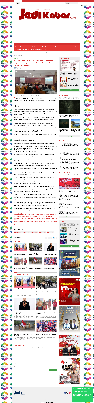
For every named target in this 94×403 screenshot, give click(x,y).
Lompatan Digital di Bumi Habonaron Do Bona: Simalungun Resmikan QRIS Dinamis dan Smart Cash (35, 214)
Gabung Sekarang (77, 399)
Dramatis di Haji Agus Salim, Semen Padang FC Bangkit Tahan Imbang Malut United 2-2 (69, 213)
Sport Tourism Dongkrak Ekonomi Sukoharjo (69, 191)
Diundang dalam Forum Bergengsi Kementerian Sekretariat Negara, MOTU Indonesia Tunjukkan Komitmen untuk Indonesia (70, 145)
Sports (32, 49)
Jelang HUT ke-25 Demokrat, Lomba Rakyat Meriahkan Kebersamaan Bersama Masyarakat (33, 226)
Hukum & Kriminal (29, 46)
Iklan (45, 49)
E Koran (33, 44)
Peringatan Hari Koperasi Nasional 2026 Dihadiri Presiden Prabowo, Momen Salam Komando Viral (71, 149)
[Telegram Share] (54, 238)
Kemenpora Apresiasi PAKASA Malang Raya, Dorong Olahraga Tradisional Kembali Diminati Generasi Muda (50, 1)
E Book (28, 44)
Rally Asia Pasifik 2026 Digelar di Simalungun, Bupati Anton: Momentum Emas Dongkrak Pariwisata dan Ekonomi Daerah (69, 200)
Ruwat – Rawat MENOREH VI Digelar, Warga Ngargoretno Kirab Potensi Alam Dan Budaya (33, 216)
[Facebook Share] (46, 238)
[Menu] (14, 3)
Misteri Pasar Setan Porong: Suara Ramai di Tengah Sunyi (63, 130)
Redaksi (52, 398)
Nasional (27, 49)
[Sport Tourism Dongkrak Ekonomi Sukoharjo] (69, 183)
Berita (15, 58)
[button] (77, 3)
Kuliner (76, 46)
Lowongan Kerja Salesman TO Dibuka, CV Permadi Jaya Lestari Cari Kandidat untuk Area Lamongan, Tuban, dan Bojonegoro (69, 74)
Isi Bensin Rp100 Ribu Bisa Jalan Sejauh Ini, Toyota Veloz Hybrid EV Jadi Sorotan (73, 235)
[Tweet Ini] (49, 238)
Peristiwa (52, 46)
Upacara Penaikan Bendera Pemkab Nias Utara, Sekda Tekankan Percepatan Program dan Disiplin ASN (35, 223)
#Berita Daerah (17, 232)
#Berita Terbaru (34, 232)
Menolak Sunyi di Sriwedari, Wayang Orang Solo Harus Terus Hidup (70, 168)
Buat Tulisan (17, 44)
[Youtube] (72, 393)
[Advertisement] (47, 33)
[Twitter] (67, 393)
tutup (12, 5)
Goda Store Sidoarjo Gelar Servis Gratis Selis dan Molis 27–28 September (73, 241)
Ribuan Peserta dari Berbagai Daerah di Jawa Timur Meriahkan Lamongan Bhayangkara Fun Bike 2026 (69, 196)
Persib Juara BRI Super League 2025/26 (67, 204)
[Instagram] (70, 393)
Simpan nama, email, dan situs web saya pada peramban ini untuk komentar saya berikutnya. (34, 367)
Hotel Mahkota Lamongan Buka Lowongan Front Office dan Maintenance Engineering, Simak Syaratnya (73, 79)
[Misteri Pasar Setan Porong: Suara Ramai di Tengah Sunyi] (64, 123)
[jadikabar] (47, 14)
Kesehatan (71, 46)
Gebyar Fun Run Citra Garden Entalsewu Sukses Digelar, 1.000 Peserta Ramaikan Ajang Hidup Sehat (70, 154)
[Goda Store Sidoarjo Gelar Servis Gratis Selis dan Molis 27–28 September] (63, 241)
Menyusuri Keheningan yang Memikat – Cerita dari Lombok (75, 130)
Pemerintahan (37, 46)
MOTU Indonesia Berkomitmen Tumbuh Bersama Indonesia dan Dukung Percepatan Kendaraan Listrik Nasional (70, 158)
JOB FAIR (23, 44)
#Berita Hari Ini (26, 232)
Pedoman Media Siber (35, 398)
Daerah (21, 46)
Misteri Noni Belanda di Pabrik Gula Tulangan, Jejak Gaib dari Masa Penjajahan (69, 116)
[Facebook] (65, 393)
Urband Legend (38, 49)
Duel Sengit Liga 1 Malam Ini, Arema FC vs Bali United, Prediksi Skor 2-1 (69, 208)
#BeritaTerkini (50, 232)
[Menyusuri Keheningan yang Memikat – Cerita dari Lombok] (75, 123)
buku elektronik (40, 44)
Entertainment (64, 46)
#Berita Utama (42, 232)
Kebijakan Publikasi (60, 398)
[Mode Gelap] (79, 3)
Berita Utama (45, 46)
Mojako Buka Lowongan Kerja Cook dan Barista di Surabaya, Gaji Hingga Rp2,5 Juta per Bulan (73, 84)
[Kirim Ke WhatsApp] (56, 238)
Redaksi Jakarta (19, 67)
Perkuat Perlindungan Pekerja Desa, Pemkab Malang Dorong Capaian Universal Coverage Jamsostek (35, 221)
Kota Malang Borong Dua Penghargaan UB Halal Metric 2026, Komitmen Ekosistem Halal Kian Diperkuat (70, 163)
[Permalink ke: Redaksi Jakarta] (15, 68)
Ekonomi (57, 46)
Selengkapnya (69, 89)
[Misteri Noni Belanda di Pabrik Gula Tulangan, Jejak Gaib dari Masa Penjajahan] (69, 107)
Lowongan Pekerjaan (19, 49)
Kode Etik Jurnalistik (45, 398)
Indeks (18, 3)
